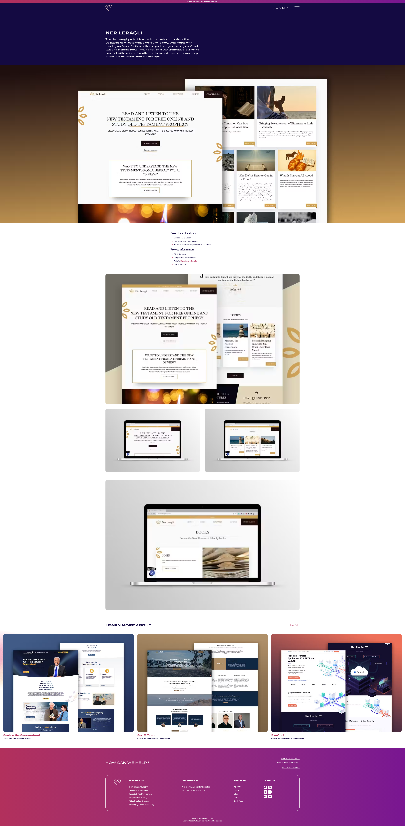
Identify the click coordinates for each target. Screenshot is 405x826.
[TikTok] (265, 787)
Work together (290, 758)
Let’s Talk (281, 8)
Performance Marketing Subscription (196, 790)
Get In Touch (239, 801)
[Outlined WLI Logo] (117, 782)
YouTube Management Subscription (196, 787)
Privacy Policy (208, 818)
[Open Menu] (297, 7)
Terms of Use (197, 818)
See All (295, 625)
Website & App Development (140, 794)
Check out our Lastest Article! (202, 2)
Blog (236, 794)
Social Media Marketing (138, 790)
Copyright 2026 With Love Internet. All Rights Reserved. (202, 821)
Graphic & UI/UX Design (138, 797)
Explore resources (288, 762)
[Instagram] (270, 787)
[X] (265, 792)
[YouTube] (270, 796)
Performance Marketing (138, 787)
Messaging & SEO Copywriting (141, 805)
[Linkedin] (265, 796)
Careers (237, 797)
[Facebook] (270, 792)
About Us (238, 787)
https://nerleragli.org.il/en (189, 261)
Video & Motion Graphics (139, 801)
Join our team (291, 767)
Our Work (238, 790)
